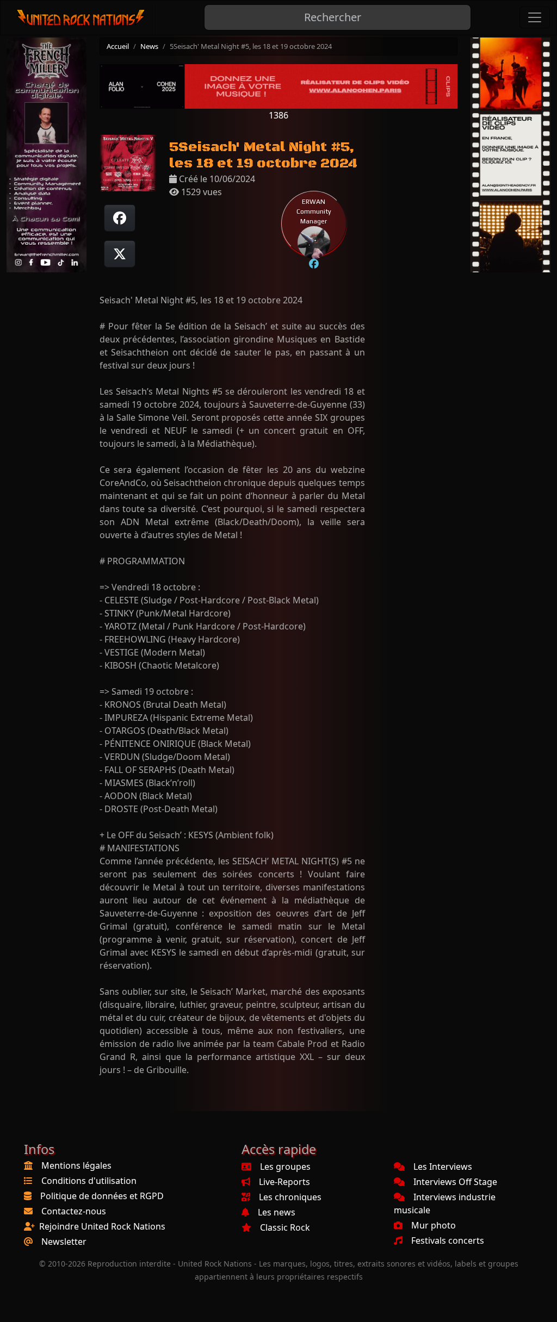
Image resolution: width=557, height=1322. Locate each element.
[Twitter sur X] (119, 253)
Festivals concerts (447, 1240)
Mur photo (433, 1225)
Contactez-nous (73, 1211)
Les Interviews (442, 1167)
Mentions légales (76, 1165)
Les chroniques (290, 1197)
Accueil (118, 46)
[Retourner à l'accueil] (81, 18)
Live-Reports (284, 1182)
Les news (276, 1212)
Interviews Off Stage (455, 1182)
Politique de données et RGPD (102, 1196)
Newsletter (63, 1242)
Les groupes (285, 1167)
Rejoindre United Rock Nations (102, 1226)
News (149, 46)
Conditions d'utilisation (89, 1181)
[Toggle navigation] (534, 17)
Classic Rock (285, 1227)
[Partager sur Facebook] (119, 218)
